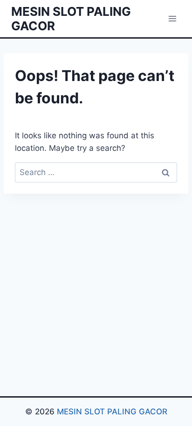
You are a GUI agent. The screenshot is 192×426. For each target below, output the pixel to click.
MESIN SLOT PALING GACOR (112, 411)
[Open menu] (172, 18)
